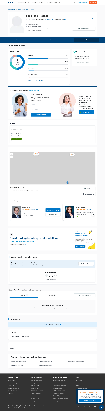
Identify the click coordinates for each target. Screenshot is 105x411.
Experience (86, 40)
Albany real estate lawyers (45, 365)
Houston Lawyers (35, 388)
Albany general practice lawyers (76, 361)
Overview (19, 40)
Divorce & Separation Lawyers (60, 396)
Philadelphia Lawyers (36, 393)
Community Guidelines (40, 406)
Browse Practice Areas (13, 388)
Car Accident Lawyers (58, 393)
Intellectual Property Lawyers (60, 398)
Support (78, 385)
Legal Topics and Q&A (52, 2)
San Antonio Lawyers (36, 398)
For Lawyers (11, 393)
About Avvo (79, 380)
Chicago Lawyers (35, 385)
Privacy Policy (19, 406)
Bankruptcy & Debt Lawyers (60, 380)
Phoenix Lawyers (35, 396)
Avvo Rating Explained (81, 388)
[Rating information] (65, 19)
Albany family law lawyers (45, 361)
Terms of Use (11, 406)
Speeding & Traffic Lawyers (60, 401)
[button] (67, 182)
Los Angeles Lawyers (36, 383)
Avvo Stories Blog (12, 390)
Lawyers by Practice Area (37, 2)
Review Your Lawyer (13, 383)
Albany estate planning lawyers (18, 361)
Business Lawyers (57, 383)
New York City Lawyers (36, 380)
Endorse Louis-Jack (85, 295)
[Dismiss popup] (101, 407)
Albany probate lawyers (17, 365)
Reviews (52, 40)
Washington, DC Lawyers (37, 390)
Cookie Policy (28, 406)
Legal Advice (11, 385)
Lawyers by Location (22, 2)
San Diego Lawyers (35, 401)
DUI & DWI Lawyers (57, 388)
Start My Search (41, 114)
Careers (78, 383)
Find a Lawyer (11, 380)
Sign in (94, 2)
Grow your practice (82, 2)
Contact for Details (83, 63)
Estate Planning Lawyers (59, 390)
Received (23, 295)
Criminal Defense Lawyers (59, 385)
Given (52, 295)
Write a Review (49, 19)
